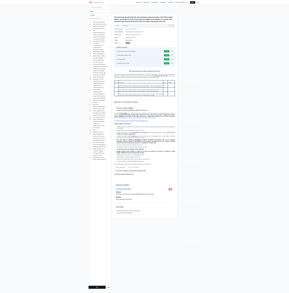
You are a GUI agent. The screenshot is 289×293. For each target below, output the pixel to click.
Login (198, 2)
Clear (108, 287)
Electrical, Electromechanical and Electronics (129, 210)
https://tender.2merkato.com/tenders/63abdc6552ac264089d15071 (132, 120)
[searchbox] (100, 7)
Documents (163, 2)
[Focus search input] (90, 7)
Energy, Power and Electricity (125, 212)
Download (166, 51)
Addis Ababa (129, 40)
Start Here (138, 2)
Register (192, 2)
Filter (97, 287)
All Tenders (146, 2)
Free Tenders (154, 2)
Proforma (170, 2)
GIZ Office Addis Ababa (123, 189)
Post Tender (178, 2)
